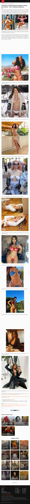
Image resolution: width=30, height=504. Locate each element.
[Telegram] (18, 410)
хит (11, 406)
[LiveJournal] (15, 410)
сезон (20, 405)
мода (13, 403)
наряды (8, 405)
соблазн (2, 406)
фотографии (8, 406)
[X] (14, 410)
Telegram (12, 399)
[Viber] (16, 410)
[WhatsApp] (17, 410)
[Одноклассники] (12, 410)
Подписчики (16, 405)
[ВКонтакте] (11, 410)
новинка (12, 405)
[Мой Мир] (13, 410)
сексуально (23, 405)
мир (10, 403)
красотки (23, 9)
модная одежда (4, 405)
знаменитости (7, 403)
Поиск (26, 1)
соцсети (16, 403)
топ (5, 406)
